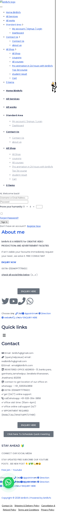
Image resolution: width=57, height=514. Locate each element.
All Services (12, 16)
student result (19, 74)
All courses (17, 61)
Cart (14, 78)
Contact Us (12, 37)
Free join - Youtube (12, 469)
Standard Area (14, 115)
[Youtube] (13, 301)
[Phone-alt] (22, 301)
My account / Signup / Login (27, 28)
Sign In (4, 222)
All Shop (10, 49)
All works (10, 20)
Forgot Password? (9, 217)
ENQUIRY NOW (9, 262)
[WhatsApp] (8, 482)
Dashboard (18, 32)
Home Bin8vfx (13, 12)
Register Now (34, 226)
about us (17, 45)
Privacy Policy (47, 510)
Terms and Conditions (28, 510)
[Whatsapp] (30, 301)
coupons (16, 57)
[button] (28, 335)
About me (13, 232)
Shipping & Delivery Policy (26, 505)
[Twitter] (5, 301)
